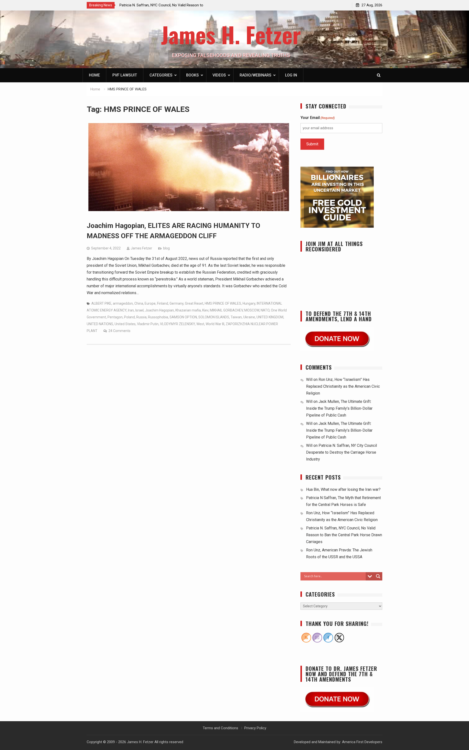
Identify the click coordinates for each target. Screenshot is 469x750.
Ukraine (249, 317)
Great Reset (194, 303)
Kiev (205, 310)
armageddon (123, 303)
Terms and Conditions (220, 728)
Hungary (249, 303)
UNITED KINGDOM (269, 317)
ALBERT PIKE (101, 303)
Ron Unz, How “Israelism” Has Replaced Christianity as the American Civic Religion (343, 386)
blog (166, 248)
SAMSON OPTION (183, 317)
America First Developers (362, 742)
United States (125, 324)
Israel (139, 310)
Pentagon (115, 317)
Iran (131, 310)
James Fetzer (141, 248)
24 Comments (119, 331)
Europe (150, 303)
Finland (162, 303)
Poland (129, 317)
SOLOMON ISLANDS (213, 317)
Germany (176, 303)
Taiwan (236, 317)
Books (192, 75)
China (138, 303)
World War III (215, 324)
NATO (265, 310)
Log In (291, 75)
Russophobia (158, 317)
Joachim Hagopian (159, 310)
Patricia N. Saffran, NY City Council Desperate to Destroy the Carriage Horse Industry (341, 452)
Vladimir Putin (148, 324)
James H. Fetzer (231, 34)
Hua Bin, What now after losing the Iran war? (343, 489)
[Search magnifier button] (378, 576)
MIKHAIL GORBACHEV (226, 310)
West (200, 324)
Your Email (317, 117)
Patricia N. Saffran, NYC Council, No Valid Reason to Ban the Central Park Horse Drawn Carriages (344, 535)
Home (94, 75)
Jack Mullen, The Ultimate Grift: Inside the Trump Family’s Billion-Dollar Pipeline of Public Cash (339, 408)
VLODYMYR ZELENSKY (177, 324)
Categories (160, 75)
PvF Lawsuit (124, 75)
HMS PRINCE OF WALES (223, 303)
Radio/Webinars (255, 75)
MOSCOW (251, 310)
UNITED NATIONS (100, 324)
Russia (141, 317)
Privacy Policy (255, 728)
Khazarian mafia (188, 310)
